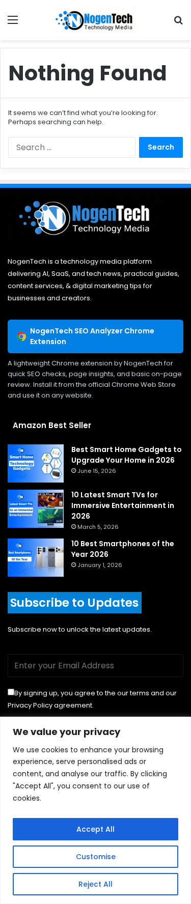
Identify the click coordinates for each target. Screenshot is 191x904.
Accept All (95, 829)
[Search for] (178, 23)
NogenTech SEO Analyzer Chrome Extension (92, 336)
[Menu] (13, 23)
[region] (95, 810)
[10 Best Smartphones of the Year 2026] (36, 558)
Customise (96, 857)
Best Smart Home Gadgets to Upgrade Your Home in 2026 (126, 454)
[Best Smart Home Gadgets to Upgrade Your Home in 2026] (36, 463)
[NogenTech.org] (96, 20)
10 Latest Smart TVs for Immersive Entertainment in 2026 (122, 505)
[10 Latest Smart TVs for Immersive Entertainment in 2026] (36, 509)
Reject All (95, 884)
